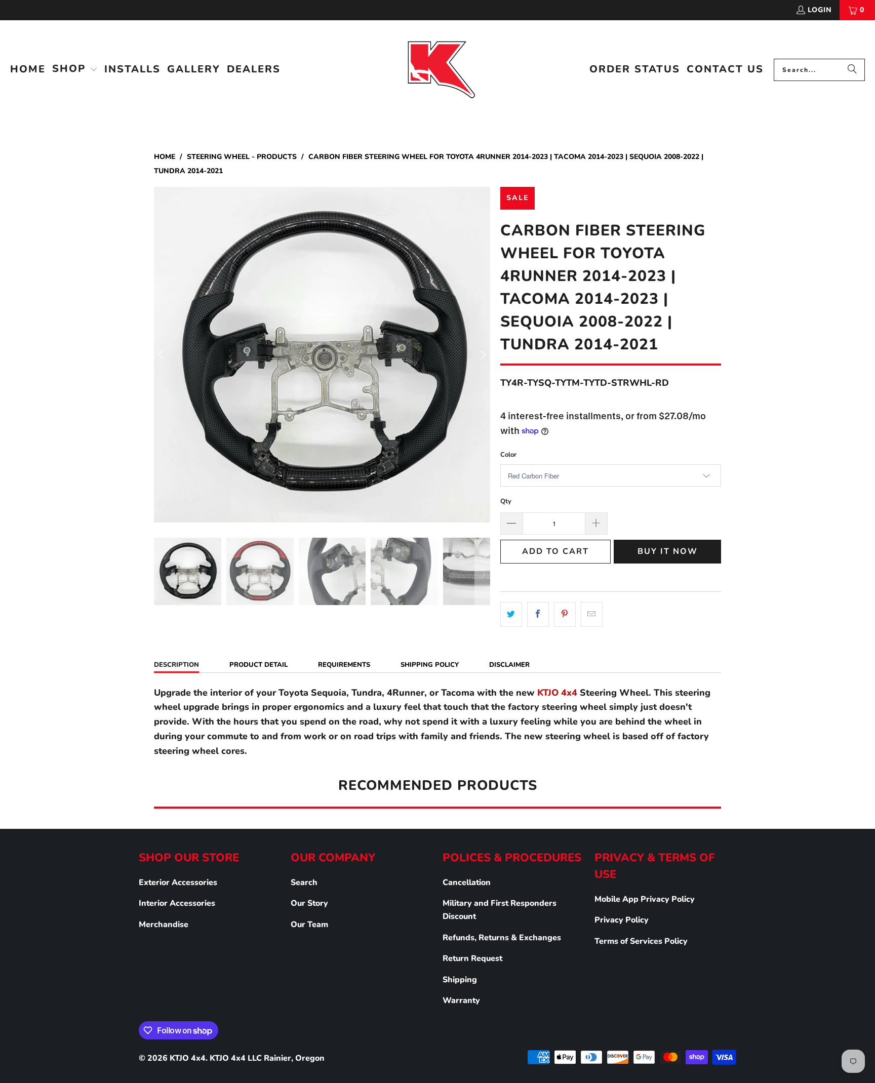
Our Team (309, 924)
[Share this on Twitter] (511, 614)
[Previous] (161, 355)
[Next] (482, 355)
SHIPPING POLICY (430, 664)
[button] (75, 70)
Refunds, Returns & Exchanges (502, 937)
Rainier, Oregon (294, 1058)
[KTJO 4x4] (440, 69)
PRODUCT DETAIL (258, 664)
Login (820, 10)
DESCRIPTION (176, 664)
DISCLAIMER (509, 664)
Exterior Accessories (178, 882)
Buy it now (668, 551)
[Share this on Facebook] (538, 614)
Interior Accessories (177, 903)
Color (508, 454)
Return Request (472, 958)
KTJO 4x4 (188, 1058)
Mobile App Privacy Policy (644, 899)
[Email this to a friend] (592, 614)
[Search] (852, 70)
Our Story (309, 903)
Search (304, 882)
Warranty (461, 1000)
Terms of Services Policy (641, 941)
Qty (505, 501)
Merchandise (163, 924)
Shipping (460, 979)
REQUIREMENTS (344, 664)
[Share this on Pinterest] (565, 614)
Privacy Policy (621, 920)
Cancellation (467, 882)
